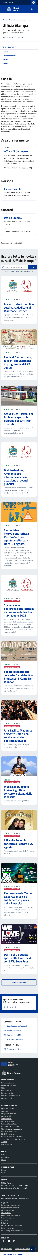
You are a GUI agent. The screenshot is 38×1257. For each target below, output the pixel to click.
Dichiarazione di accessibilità (11, 1225)
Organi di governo (7, 1083)
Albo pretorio (6, 1212)
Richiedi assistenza (8, 1210)
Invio (32, 267)
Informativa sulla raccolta (13, 1254)
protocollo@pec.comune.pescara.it (17, 1198)
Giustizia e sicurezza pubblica (11, 1129)
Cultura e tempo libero (9, 1124)
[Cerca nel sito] (32, 9)
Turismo (4, 1141)
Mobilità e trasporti (8, 1134)
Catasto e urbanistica (8, 1121)
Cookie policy (6, 1220)
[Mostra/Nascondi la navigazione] (2, 9)
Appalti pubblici (6, 1116)
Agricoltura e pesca (8, 1108)
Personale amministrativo (10, 1095)
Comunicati (5, 1157)
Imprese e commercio (8, 1131)
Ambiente (4, 1111)
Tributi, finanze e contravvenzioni (13, 1139)
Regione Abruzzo (8, 2)
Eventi (3, 1172)
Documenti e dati (7, 1098)
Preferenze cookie (7, 1228)
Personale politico (7, 1093)
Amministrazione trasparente (11, 1215)
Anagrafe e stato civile (9, 1113)
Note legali (5, 1223)
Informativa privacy (8, 1218)
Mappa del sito (6, 1248)
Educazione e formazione (10, 1126)
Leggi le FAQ (5, 1202)
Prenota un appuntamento (10, 1205)
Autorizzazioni (6, 1118)
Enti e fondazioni (7, 1090)
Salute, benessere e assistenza (12, 1136)
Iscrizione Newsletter (23, 1248)
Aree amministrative (8, 1085)
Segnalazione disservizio (10, 1207)
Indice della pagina (9, 47)
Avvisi (3, 1159)
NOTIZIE (7, 299)
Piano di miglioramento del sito (12, 1230)
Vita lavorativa (6, 1144)
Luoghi (3, 1170)
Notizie (3, 1154)
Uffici (3, 1088)
